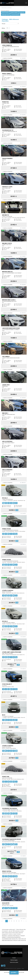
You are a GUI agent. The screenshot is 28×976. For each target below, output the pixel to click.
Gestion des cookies (14, 962)
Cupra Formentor (5, 12)
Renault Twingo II (14, 12)
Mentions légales (14, 960)
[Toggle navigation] (26, 3)
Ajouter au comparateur (7, 58)
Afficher (3, 28)
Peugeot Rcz (21, 12)
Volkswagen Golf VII (6, 14)
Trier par (3, 23)
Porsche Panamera (15, 14)
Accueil (14, 957)
